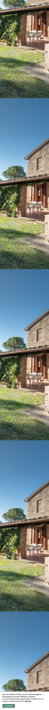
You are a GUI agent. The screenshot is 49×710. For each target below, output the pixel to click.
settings (28, 701)
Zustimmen (8, 706)
